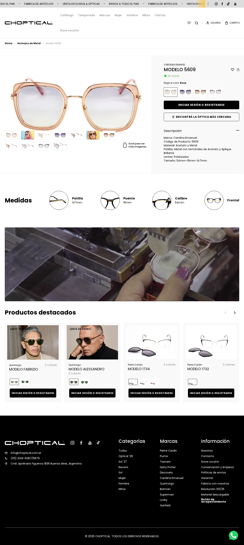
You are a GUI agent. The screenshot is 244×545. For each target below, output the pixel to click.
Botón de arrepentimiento (213, 500)
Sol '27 (123, 462)
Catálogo (67, 15)
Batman (165, 489)
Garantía (207, 478)
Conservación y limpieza (217, 467)
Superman (167, 494)
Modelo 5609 (53, 43)
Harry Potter (168, 467)
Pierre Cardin (168, 451)
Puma (164, 456)
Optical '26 (126, 456)
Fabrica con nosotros (215, 483)
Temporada (86, 15)
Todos (123, 451)
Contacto (207, 456)
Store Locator (69, 30)
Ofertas (160, 15)
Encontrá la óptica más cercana (203, 117)
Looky (163, 500)
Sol (120, 472)
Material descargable (215, 494)
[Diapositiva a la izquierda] (225, 312)
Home (8, 43)
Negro (185, 92)
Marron (200, 92)
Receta (123, 467)
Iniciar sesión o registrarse (201, 105)
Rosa (170, 92)
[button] (196, 23)
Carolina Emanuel (171, 478)
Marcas (105, 15)
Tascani (165, 462)
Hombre (132, 15)
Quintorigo (167, 483)
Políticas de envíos (213, 472)
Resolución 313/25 (212, 489)
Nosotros (207, 451)
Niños (146, 15)
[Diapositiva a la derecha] (234, 312)
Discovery (166, 472)
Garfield (165, 505)
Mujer (118, 15)
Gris (215, 92)
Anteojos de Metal (29, 43)
